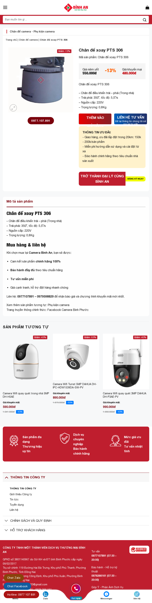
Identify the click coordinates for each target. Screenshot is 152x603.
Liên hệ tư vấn (130, 119)
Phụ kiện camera (44, 31)
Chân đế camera (20, 31)
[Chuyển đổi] (6, 477)
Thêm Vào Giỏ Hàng (95, 120)
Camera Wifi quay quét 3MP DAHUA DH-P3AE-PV (124, 395)
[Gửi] (144, 19)
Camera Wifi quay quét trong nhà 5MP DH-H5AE (26, 395)
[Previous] (3, 377)
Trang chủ (11, 39)
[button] (5, 7)
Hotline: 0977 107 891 (21, 594)
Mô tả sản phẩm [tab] (19, 201)
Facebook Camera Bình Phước (68, 309)
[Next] (149, 377)
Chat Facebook (17, 586)
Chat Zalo (13, 577)
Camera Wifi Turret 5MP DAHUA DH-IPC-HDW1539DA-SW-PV (75, 386)
